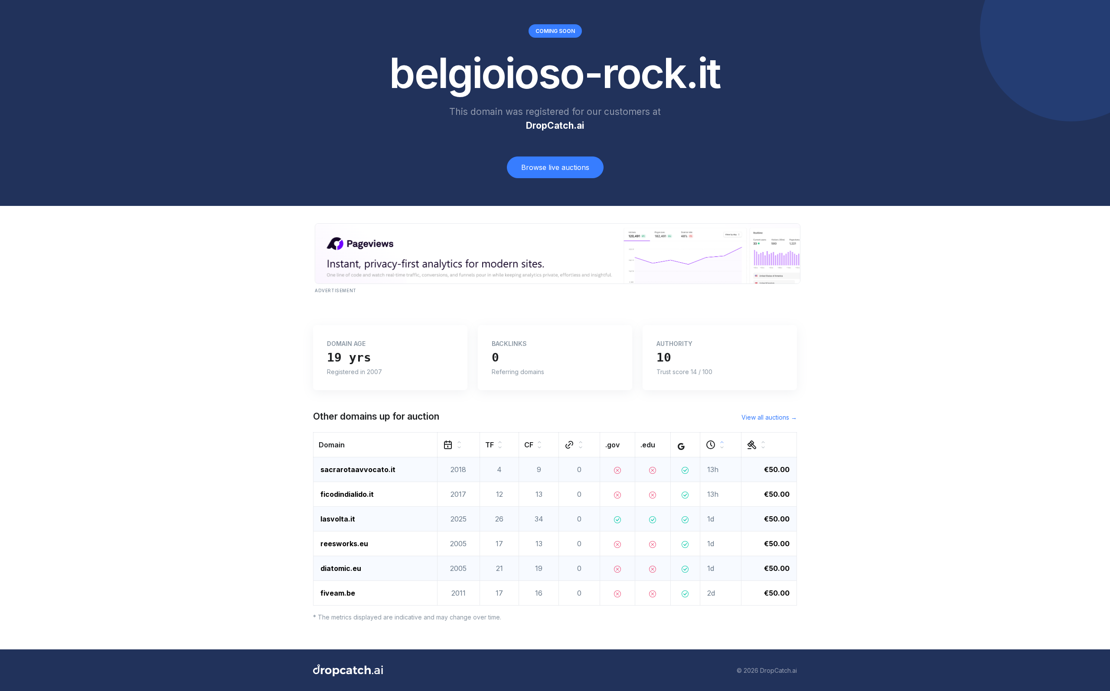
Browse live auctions (555, 167)
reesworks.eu (344, 543)
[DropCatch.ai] (348, 670)
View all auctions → (769, 417)
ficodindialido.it (347, 494)
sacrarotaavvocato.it (357, 469)
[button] (375, 445)
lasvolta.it (337, 519)
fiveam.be (337, 593)
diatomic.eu (340, 568)
